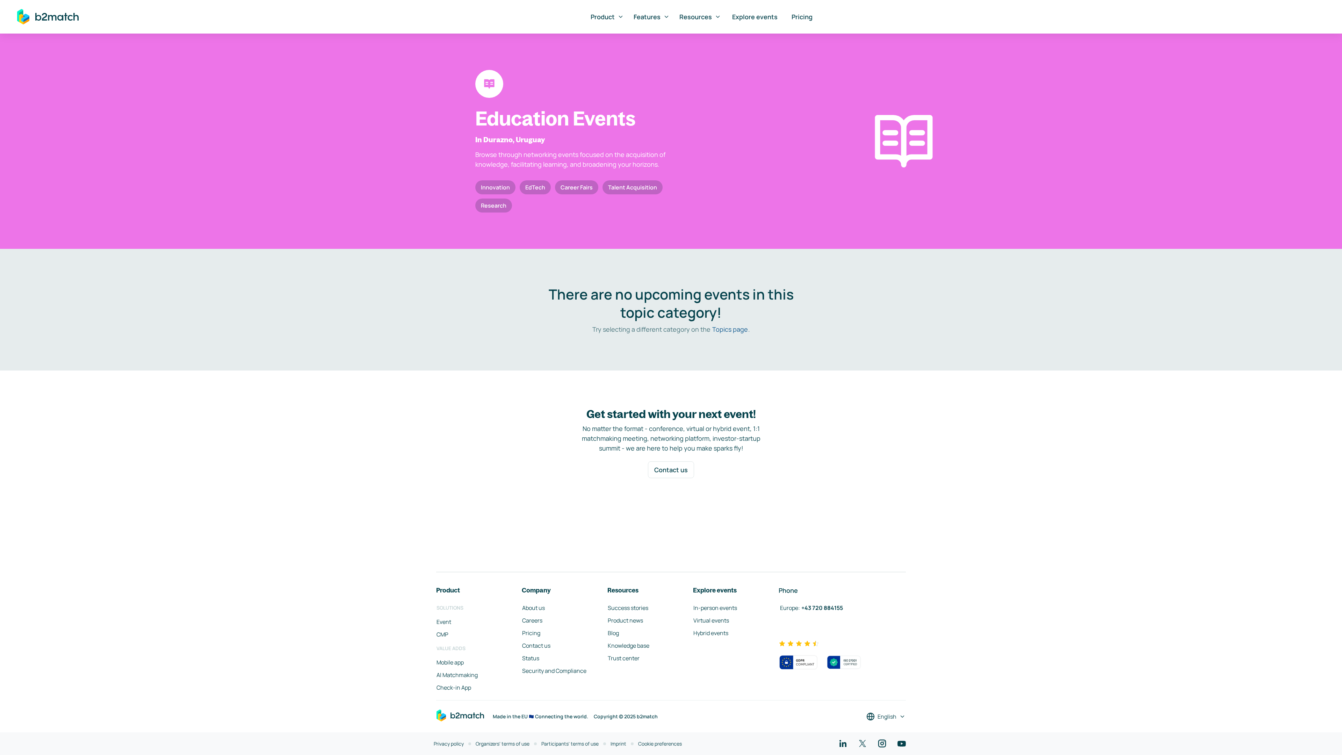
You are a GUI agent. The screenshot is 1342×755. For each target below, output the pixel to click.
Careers (532, 620)
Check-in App (453, 687)
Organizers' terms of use (502, 743)
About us (533, 608)
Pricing (802, 17)
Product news (625, 620)
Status (530, 658)
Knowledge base (628, 645)
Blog (613, 633)
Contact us (671, 470)
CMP (442, 634)
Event (443, 622)
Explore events (755, 17)
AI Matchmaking (457, 675)
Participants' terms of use (570, 743)
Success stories (628, 608)
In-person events (715, 608)
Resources (695, 17)
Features (647, 17)
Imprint (618, 743)
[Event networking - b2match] (48, 17)
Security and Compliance (554, 671)
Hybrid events (710, 633)
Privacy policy (449, 743)
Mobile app (450, 662)
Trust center (624, 658)
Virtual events (711, 620)
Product (603, 17)
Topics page (730, 329)
